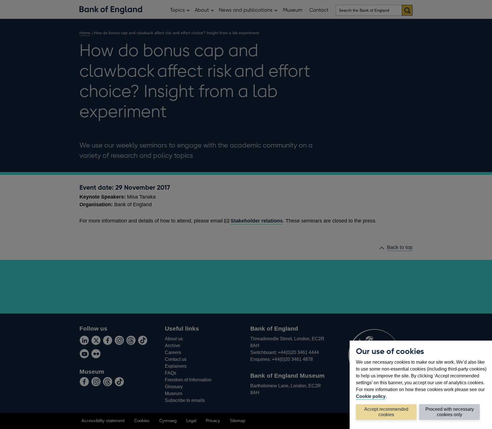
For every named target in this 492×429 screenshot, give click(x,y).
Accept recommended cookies (386, 411)
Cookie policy (371, 396)
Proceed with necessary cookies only (449, 411)
